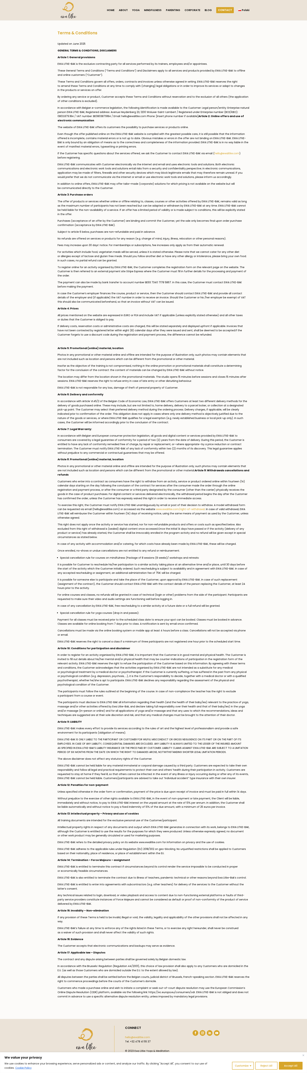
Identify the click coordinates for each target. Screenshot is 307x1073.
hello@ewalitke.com (137, 1037)
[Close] (303, 1055)
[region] (153, 1062)
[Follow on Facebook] (195, 1033)
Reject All (266, 1065)
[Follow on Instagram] (202, 1033)
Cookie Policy (23, 1068)
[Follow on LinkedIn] (209, 1033)
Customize (242, 1065)
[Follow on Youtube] (217, 1033)
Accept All (290, 1065)
